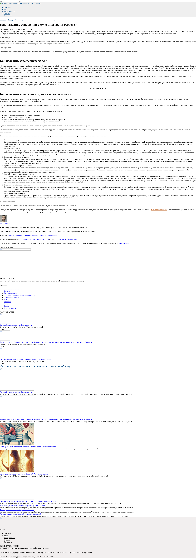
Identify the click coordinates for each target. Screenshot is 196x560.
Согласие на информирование (12, 552)
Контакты (8, 16)
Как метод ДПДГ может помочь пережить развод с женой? (23, 505)
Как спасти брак (10, 293)
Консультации (9, 12)
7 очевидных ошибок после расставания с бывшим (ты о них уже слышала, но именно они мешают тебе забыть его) (46, 342)
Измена (7, 291)
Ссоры (6, 306)
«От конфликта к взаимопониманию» (34, 239)
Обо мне (7, 7)
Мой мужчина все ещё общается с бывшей (17, 510)
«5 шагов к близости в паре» (67, 239)
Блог (6, 9)
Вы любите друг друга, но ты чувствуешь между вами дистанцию (26, 359)
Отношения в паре (11, 297)
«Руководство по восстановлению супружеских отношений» (33, 235)
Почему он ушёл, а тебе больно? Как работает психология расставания (28, 447)
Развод (6, 300)
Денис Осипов (5, 223)
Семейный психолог (159, 210)
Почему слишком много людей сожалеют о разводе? (20, 514)
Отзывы (7, 14)
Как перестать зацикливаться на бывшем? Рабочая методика (24, 474)
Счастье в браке (10, 308)
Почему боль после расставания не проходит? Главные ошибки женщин (28, 501)
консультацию (124, 243)
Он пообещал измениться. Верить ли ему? (16, 325)
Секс (6, 304)
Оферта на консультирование (80, 552)
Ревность (7, 302)
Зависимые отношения (13, 289)
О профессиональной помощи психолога (20, 295)
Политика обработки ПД (57, 552)
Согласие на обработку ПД (35, 552)
